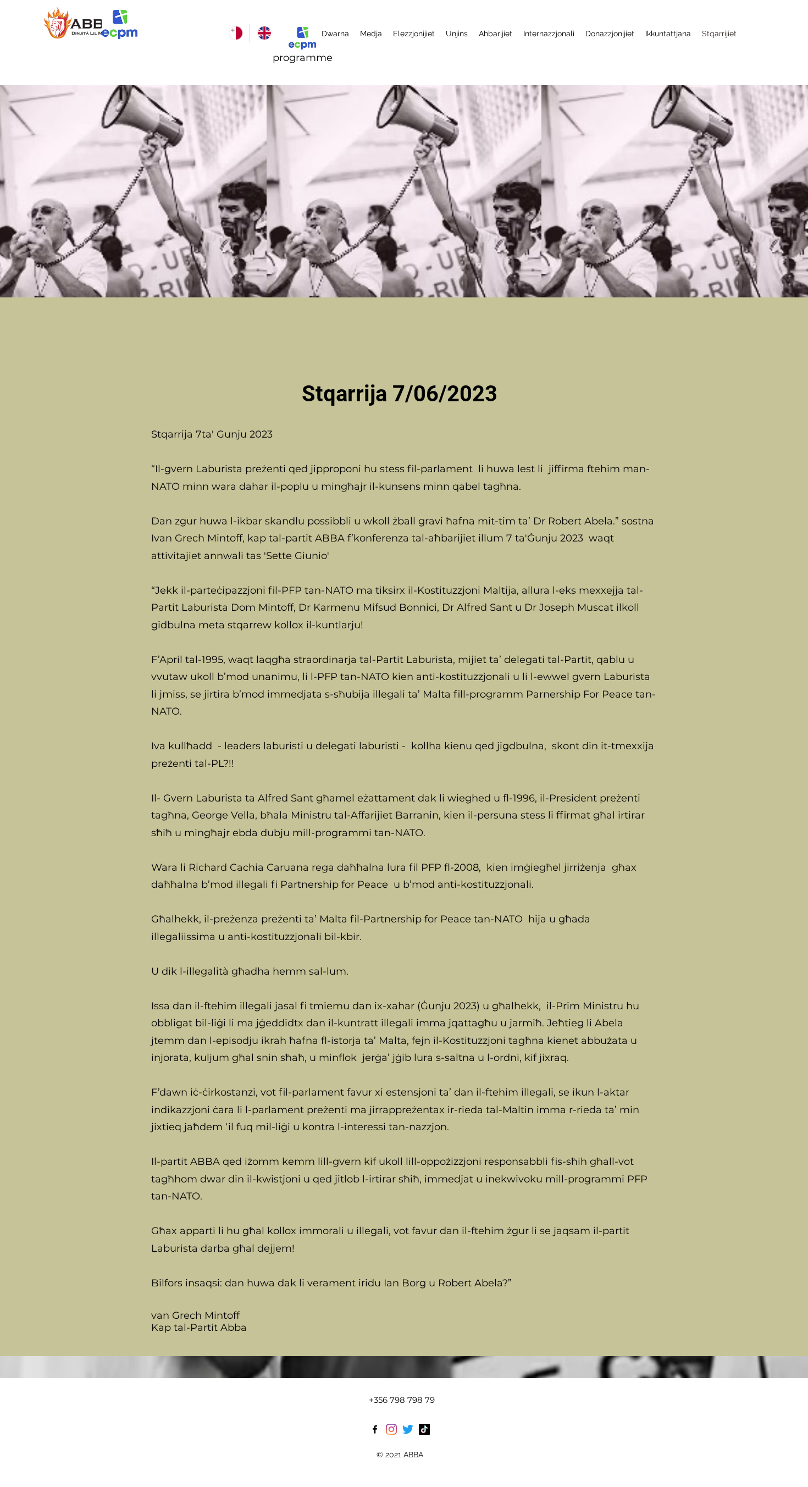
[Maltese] (235, 33)
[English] (263, 33)
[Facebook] (374, 1429)
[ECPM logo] (119, 24)
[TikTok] (424, 1429)
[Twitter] (407, 1429)
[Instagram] (391, 1429)
